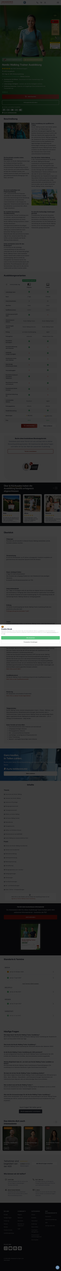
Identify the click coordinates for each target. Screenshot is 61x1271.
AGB (4, 633)
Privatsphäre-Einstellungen (30, 642)
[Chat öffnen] (57, 1267)
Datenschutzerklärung (51, 632)
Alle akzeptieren (30, 637)
